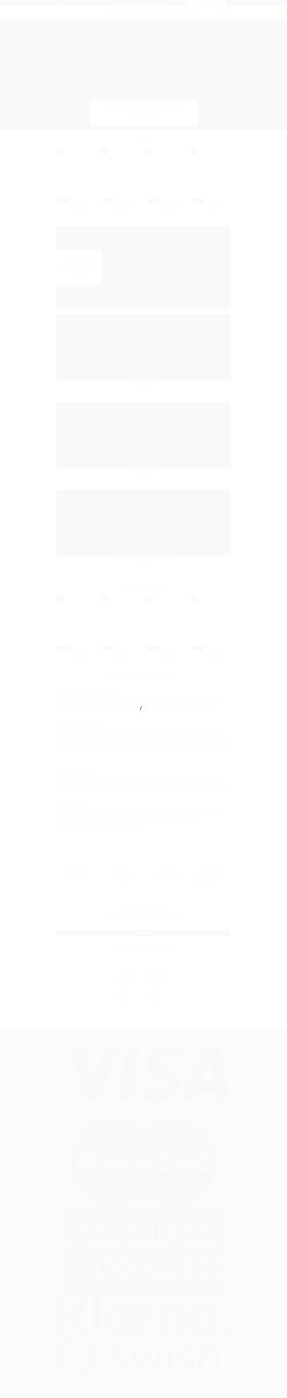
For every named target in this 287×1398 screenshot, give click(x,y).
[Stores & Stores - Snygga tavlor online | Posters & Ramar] (143, 693)
